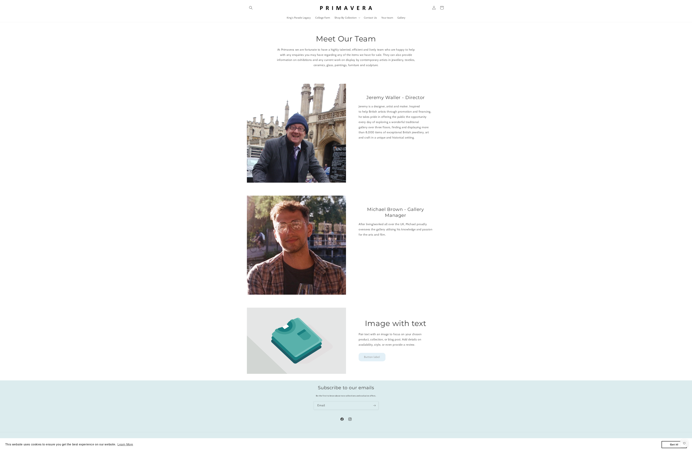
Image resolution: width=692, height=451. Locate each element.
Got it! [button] (674, 444)
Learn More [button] (125, 444)
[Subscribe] (374, 405)
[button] (251, 8)
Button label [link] (372, 357)
